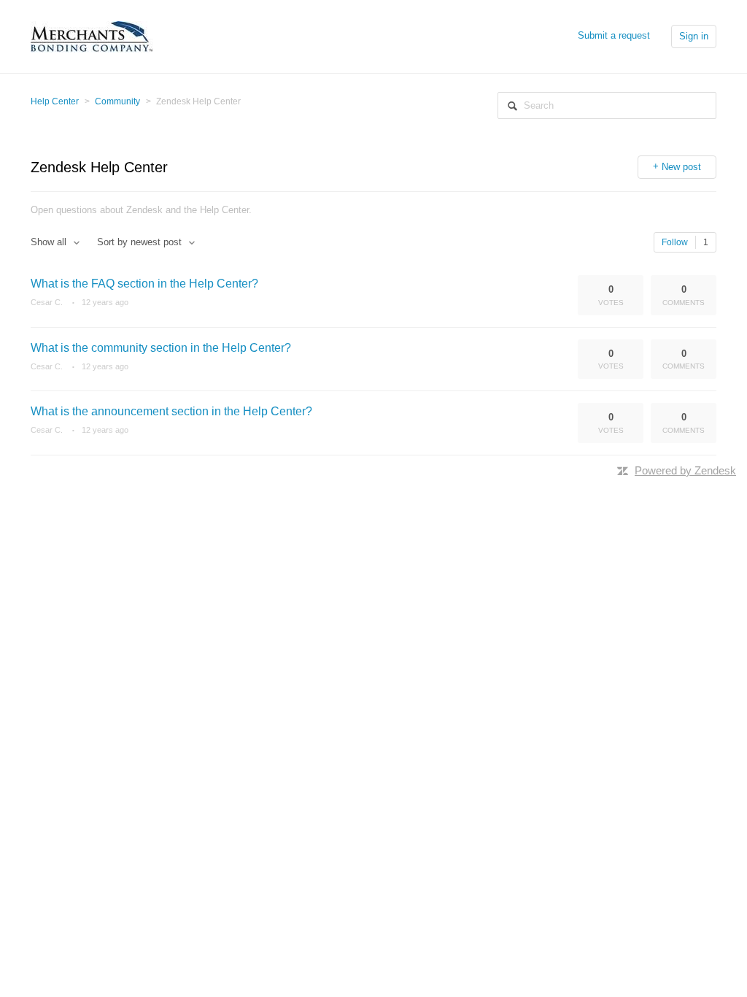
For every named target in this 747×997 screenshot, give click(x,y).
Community (117, 101)
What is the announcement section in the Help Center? (171, 411)
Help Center (55, 101)
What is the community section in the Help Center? (161, 348)
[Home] (92, 35)
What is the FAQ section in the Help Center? (144, 283)
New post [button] (681, 166)
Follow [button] (675, 242)
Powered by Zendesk (685, 470)
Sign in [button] (693, 36)
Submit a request (614, 35)
